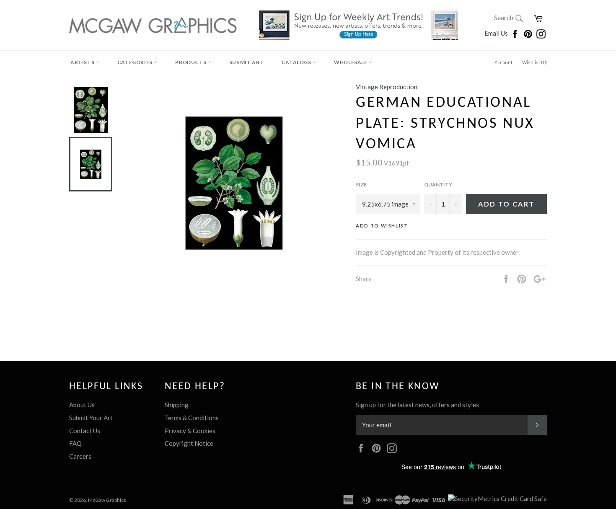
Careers (80, 456)
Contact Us (84, 430)
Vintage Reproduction (386, 86)
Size (361, 184)
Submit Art (246, 62)
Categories (135, 62)
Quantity (438, 184)
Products (191, 62)
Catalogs (297, 62)
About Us (82, 404)
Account (503, 62)
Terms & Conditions (192, 417)
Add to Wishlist (382, 225)
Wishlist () (534, 62)
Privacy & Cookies (190, 430)
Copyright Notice (189, 443)
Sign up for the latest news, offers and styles (417, 404)
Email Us (496, 33)
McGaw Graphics (107, 500)
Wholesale (351, 62)
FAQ (75, 443)
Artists (83, 62)
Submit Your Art (91, 417)
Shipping (177, 404)
